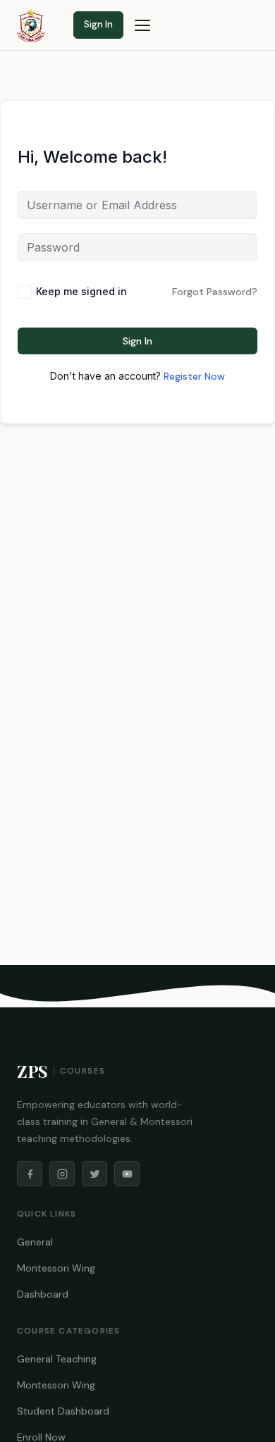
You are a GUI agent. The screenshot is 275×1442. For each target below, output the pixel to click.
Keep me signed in (81, 291)
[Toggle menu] (142, 25)
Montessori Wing (56, 1268)
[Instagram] (62, 1173)
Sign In (98, 24)
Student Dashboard (63, 1411)
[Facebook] (29, 1173)
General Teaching (57, 1359)
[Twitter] (94, 1173)
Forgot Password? (214, 291)
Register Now (194, 376)
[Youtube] (127, 1173)
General (35, 1242)
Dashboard (42, 1294)
